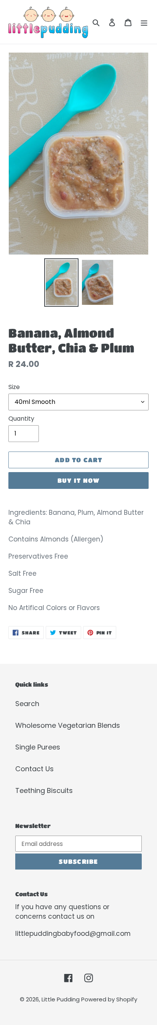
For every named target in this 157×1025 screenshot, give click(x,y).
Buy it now (79, 480)
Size (14, 387)
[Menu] (144, 22)
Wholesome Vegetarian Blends (67, 725)
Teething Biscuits (44, 790)
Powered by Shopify (109, 999)
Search (27, 703)
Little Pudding (61, 999)
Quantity (21, 418)
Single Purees (37, 747)
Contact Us (34, 769)
